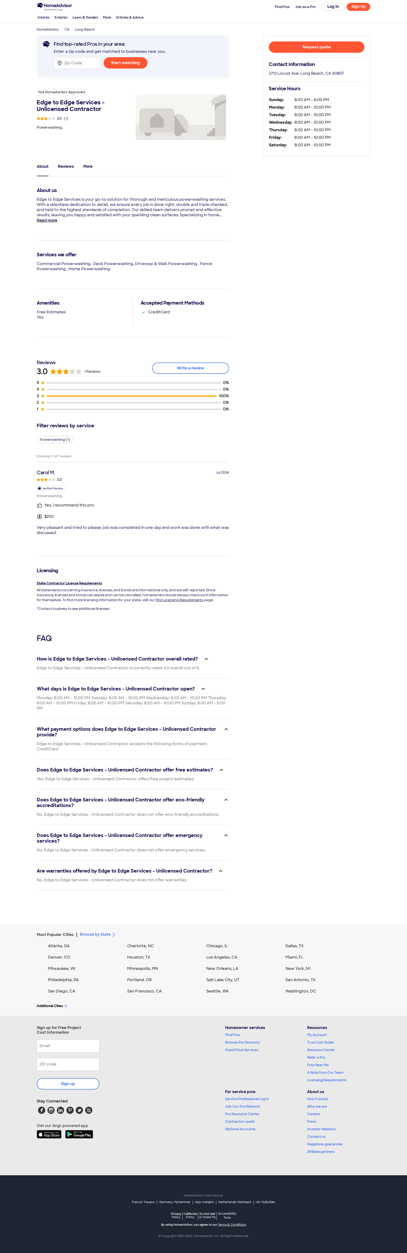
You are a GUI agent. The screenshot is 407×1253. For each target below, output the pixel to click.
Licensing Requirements (326, 1080)
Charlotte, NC (140, 945)
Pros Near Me (318, 1065)
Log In (333, 6)
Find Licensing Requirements (179, 600)
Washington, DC (300, 991)
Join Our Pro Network (242, 1106)
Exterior (61, 17)
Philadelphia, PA (63, 979)
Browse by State (95, 934)
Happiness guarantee (324, 1144)
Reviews (66, 166)
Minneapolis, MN (142, 968)
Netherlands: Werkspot (234, 1202)
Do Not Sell (207, 1215)
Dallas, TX (294, 945)
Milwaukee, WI (61, 968)
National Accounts (240, 1129)
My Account (317, 1035)
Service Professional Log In (247, 1099)
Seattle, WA (217, 991)
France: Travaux (143, 1202)
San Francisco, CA (144, 991)
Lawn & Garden (85, 17)
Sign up (68, 1083)
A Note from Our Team (325, 1072)
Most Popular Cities (55, 934)
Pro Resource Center (242, 1114)
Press (311, 1121)
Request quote (316, 47)
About (43, 166)
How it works (317, 1099)
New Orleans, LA (222, 968)
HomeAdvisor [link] (48, 29)
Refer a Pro (316, 1057)
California (190, 1215)
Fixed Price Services (241, 1050)
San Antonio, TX (300, 979)
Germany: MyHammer (175, 1202)
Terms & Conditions (232, 1225)
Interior (44, 17)
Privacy (176, 1215)
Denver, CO (59, 957)
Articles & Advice (130, 17)
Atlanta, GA (59, 945)
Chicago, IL (217, 945)
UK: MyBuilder (265, 1202)
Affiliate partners (321, 1152)
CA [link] (67, 29)
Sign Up (358, 6)
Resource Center (321, 1050)
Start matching (125, 62)
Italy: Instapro (204, 1202)
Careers (313, 1114)
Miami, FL (294, 957)
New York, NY (298, 968)
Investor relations (321, 1129)
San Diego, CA (61, 991)
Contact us (316, 1137)
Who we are (317, 1106)
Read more (47, 220)
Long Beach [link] (85, 29)
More (107, 17)
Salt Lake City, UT (222, 979)
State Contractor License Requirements (69, 583)
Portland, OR (139, 979)
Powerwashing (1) (55, 439)
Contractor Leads (240, 1121)
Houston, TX (138, 957)
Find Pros (232, 1035)
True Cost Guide (320, 1042)
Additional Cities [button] (50, 1006)
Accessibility (227, 1216)
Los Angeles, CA (221, 957)
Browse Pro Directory (242, 1042)
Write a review (190, 368)
